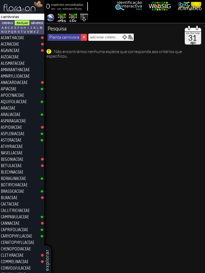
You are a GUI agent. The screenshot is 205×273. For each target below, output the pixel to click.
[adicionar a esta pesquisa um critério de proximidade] (125, 37)
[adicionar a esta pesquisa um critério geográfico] (130, 37)
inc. (54, 8)
